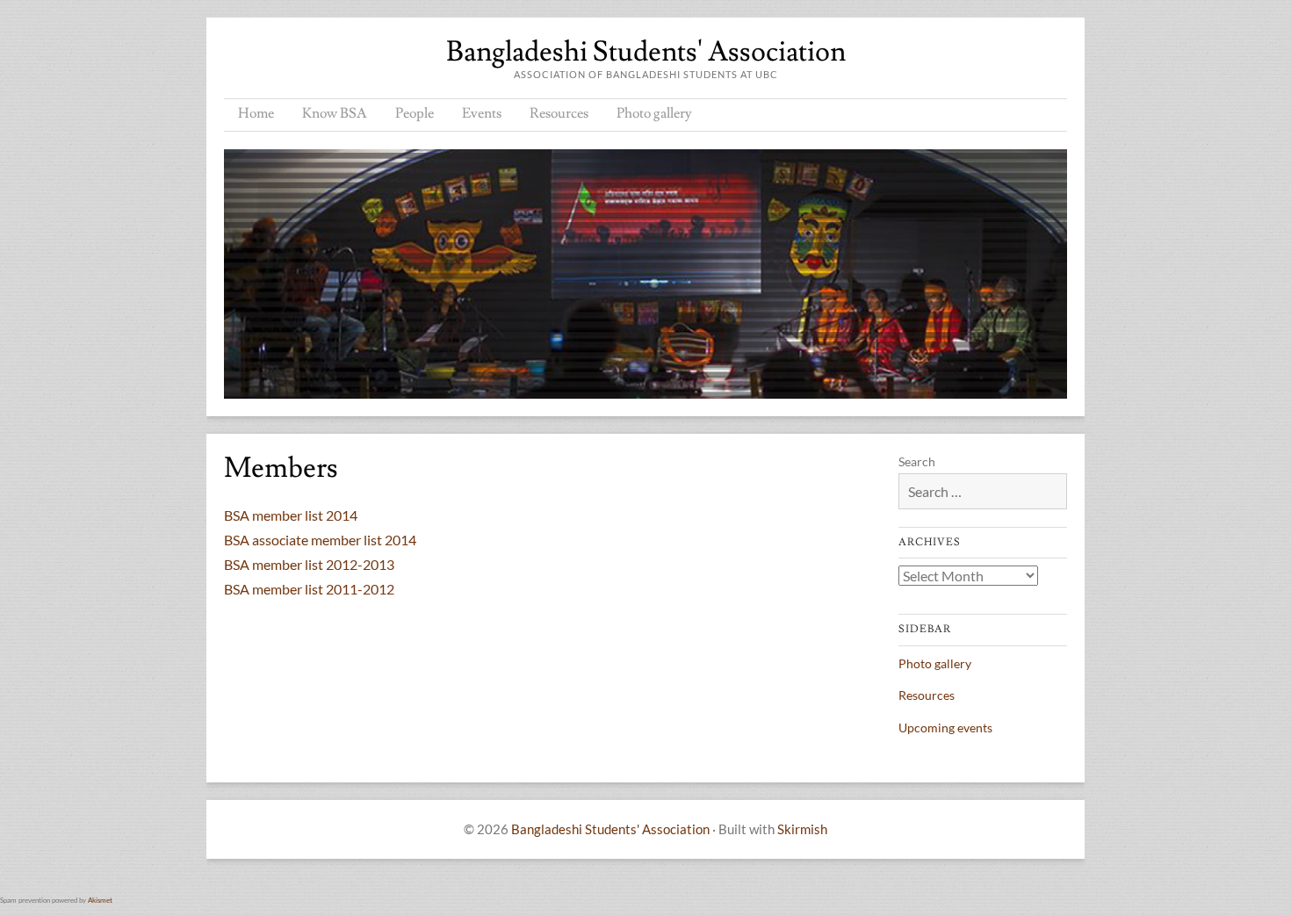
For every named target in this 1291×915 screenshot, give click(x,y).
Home (256, 113)
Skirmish (802, 829)
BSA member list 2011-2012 (309, 588)
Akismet (100, 900)
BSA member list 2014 (290, 515)
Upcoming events (945, 727)
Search (916, 461)
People (414, 113)
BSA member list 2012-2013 (309, 564)
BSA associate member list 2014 (320, 539)
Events (481, 113)
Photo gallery (654, 113)
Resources (559, 113)
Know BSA (334, 113)
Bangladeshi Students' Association (646, 51)
